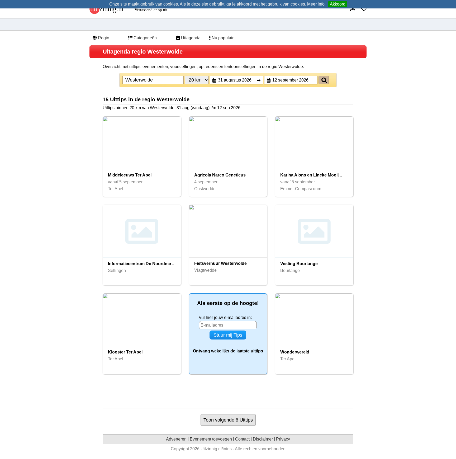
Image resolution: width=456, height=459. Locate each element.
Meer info (316, 4)
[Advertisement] (228, 391)
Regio (103, 38)
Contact (242, 439)
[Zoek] (324, 80)
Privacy (283, 439)
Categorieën (144, 38)
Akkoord (337, 4)
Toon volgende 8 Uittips (228, 420)
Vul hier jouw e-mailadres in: (225, 317)
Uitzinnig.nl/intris (216, 449)
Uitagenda (190, 38)
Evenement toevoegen (211, 439)
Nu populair (222, 38)
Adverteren (176, 439)
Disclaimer (263, 439)
